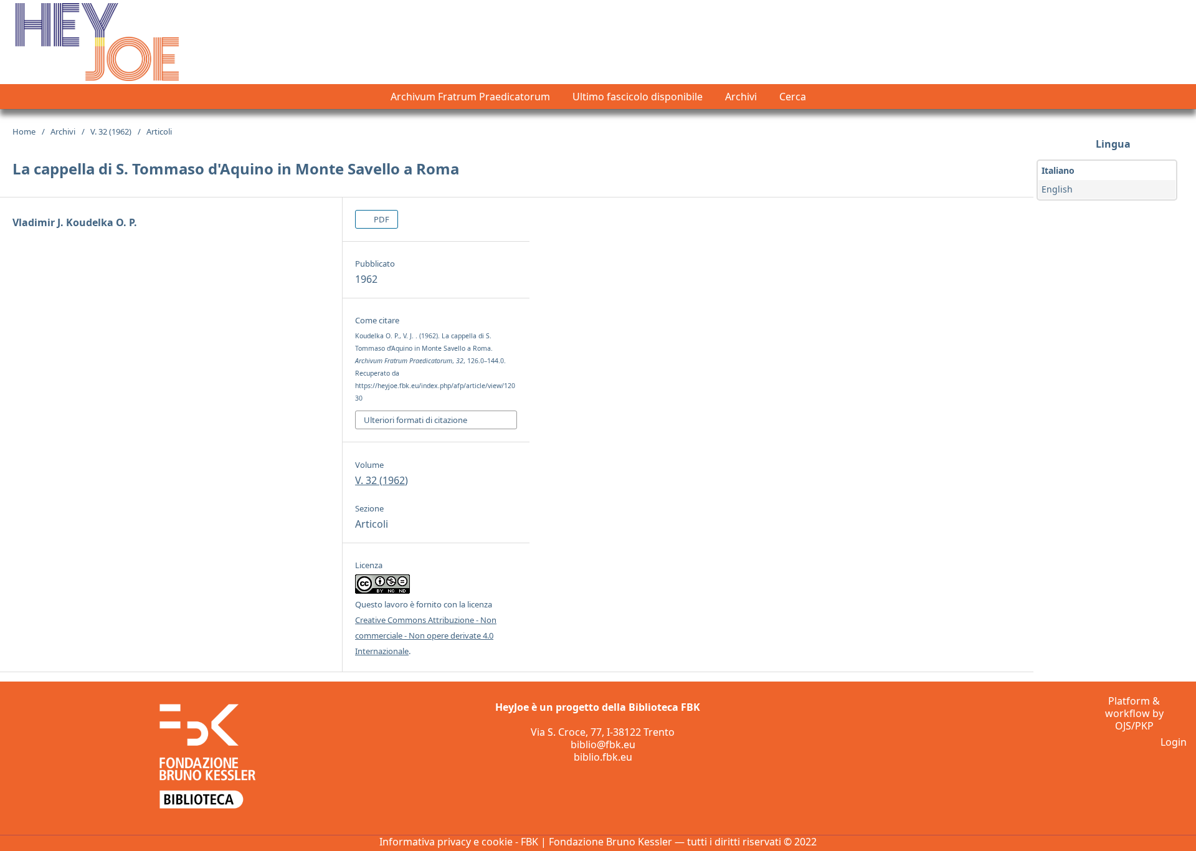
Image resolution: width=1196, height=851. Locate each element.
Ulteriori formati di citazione (415, 420)
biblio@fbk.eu (603, 744)
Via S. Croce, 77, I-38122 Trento (603, 732)
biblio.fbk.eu (603, 757)
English (1057, 189)
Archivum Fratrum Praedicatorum (470, 96)
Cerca (792, 96)
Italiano (1058, 170)
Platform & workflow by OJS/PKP (1134, 713)
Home (24, 131)
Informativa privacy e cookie (446, 842)
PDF (380, 219)
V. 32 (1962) (110, 131)
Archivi (741, 96)
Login (1173, 742)
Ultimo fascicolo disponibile (637, 96)
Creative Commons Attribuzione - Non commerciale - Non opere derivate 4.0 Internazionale (425, 635)
